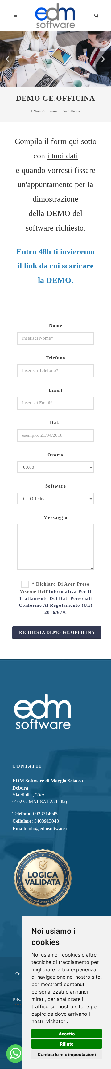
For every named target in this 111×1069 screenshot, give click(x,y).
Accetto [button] (67, 1033)
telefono (55, 357)
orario (55, 454)
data (55, 422)
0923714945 (45, 813)
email (55, 390)
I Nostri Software (44, 111)
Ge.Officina (71, 111)
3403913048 (46, 821)
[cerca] (96, 14)
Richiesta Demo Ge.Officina (57, 632)
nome (55, 325)
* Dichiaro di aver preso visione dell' (55, 598)
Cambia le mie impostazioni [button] (67, 1054)
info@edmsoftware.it (47, 828)
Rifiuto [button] (67, 1044)
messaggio (55, 517)
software (55, 485)
